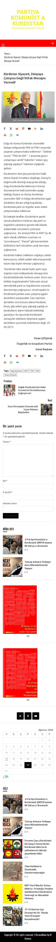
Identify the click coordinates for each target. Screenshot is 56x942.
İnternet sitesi (10, 503)
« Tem (5, 776)
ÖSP (32, 370)
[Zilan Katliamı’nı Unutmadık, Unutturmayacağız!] (12, 871)
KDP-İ (26, 370)
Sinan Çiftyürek (10, 374)
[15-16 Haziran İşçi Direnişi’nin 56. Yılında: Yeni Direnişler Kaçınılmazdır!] (12, 916)
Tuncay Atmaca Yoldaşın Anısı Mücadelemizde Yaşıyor (38, 565)
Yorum (7, 441)
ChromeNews (41, 935)
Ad (5, 481)
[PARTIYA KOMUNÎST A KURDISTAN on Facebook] (28, 716)
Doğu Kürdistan (16, 370)
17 (6, 759)
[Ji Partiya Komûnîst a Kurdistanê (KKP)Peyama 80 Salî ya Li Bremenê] (12, 544)
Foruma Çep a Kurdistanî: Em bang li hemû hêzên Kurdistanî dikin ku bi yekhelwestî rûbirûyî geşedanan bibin (38, 847)
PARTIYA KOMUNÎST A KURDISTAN (28, 18)
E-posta (7, 492)
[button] (3, 43)
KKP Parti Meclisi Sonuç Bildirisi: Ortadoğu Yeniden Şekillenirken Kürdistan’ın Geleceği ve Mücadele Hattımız (39, 892)
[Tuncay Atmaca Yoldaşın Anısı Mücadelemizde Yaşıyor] (12, 567)
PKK (37, 370)
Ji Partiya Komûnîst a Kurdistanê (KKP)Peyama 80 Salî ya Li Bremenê (38, 542)
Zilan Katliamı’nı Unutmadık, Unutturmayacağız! (35, 869)
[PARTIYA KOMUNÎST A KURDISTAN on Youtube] (35, 716)
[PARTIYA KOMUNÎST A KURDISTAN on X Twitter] (20, 716)
